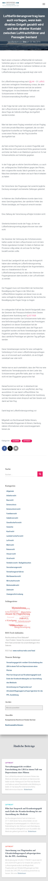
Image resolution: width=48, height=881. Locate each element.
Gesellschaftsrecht (14, 522)
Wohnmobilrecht (12, 585)
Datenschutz (11, 505)
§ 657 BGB (31, 315)
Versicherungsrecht (14, 567)
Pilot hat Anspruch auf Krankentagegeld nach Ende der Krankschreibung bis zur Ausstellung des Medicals (24, 679)
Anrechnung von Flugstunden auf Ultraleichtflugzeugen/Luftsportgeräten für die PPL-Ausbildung (24, 691)
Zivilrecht (10, 590)
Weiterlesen (28, 789)
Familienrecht (11, 514)
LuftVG (41, 81)
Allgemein (16, 440)
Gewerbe (9, 527)
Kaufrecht (10, 531)
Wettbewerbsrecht (13, 576)
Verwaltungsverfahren (15, 572)
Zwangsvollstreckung (14, 594)
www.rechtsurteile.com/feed (24, 651)
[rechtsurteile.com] (11, 4)
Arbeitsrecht (11, 496)
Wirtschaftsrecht (13, 581)
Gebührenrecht (12, 518)
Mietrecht (10, 545)
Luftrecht (26, 440)
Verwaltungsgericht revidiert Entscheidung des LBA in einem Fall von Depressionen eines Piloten (24, 666)
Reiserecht (10, 549)
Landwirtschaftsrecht (14, 536)
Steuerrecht (11, 554)
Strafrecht (10, 558)
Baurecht (10, 500)
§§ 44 (31, 81)
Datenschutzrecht (13, 509)
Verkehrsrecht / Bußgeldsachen (18, 563)
